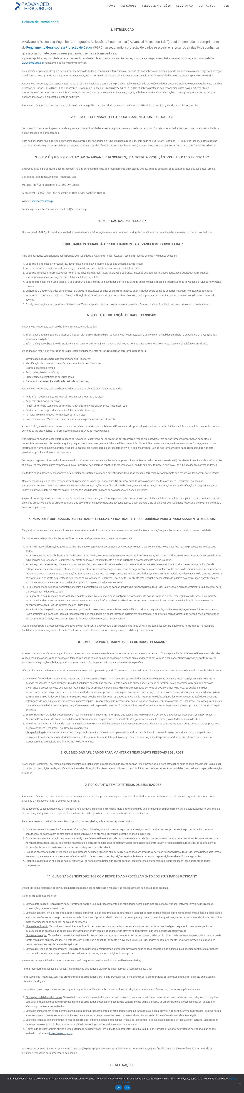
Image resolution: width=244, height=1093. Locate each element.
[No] (239, 1083)
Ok (118, 1087)
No (127, 1087)
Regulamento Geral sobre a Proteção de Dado (58, 47)
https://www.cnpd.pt (60, 1033)
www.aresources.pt (33, 62)
